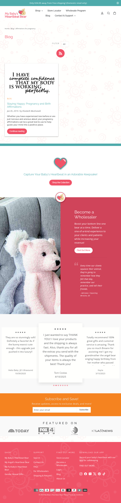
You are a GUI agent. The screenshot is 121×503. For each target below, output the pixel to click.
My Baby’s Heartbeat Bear (17, 458)
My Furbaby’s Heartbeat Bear (16, 468)
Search (37, 458)
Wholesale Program (76, 10)
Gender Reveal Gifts (14, 474)
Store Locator (54, 10)
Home (7, 28)
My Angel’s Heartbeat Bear (17, 462)
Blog (47, 15)
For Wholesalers (41, 471)
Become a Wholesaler (61, 464)
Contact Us (39, 462)
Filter (55, 43)
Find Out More (83, 250)
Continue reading (17, 131)
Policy (66, 495)
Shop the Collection (60, 182)
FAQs (36, 466)
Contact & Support (64, 15)
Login (59, 469)
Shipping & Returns (43, 475)
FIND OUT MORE (87, 465)
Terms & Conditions (76, 495)
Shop (38, 10)
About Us (60, 478)
